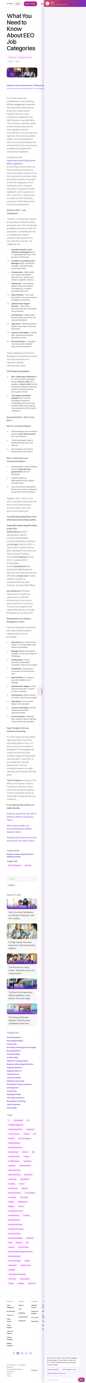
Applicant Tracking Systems (17, 1061)
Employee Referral (14, 1071)
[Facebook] (13, 1353)
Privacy (9, 1374)
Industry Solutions (10, 1338)
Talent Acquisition (13, 1104)
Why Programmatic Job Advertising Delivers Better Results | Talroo (19, 828)
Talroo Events (9, 1320)
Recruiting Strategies (15, 1041)
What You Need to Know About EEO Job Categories (26, 88)
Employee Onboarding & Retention (20, 85)
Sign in (17, 4)
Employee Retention (14, 1067)
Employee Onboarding (15, 1081)
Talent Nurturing (13, 1074)
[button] (42, 3)
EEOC (21, 569)
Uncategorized (12, 1088)
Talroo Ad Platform (10, 1332)
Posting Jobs (12, 1044)
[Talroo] (34, 1370)
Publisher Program (34, 1306)
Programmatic (23, 1317)
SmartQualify (11, 1311)
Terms (9, 1376)
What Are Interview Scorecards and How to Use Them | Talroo (22, 839)
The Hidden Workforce (15, 1098)
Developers (35, 1321)
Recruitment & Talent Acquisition (19, 1084)
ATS (19, 1309)
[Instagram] (22, 1353)
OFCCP (10, 575)
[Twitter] (26, 1353)
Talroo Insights (9, 1326)
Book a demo (30, 4)
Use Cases (34, 1317)
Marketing (21, 1313)
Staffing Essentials (41, 85)
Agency (20, 1305)
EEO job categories (15, 104)
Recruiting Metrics (14, 1051)
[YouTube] (30, 1353)
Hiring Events (12, 1091)
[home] (10, 3)
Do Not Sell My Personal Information (14, 1370)
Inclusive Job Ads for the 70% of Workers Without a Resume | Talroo (21, 816)
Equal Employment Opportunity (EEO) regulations (21, 162)
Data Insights (12, 1108)
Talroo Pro (10, 1315)
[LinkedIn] (18, 1353)
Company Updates (14, 1078)
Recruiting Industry (14, 1037)
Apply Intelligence (10, 1306)
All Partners (22, 1321)
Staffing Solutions (10, 1345)
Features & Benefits (34, 1312)
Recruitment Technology (16, 1101)
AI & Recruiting (12, 1057)
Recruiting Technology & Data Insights (21, 1047)
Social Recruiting (13, 1054)
